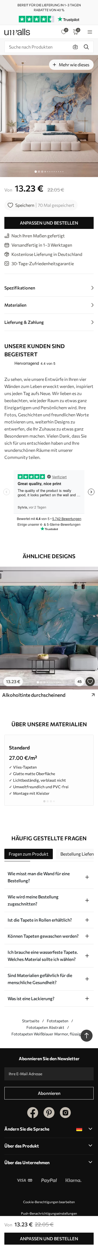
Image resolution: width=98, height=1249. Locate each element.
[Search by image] (75, 47)
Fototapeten (57, 1020)
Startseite (30, 1020)
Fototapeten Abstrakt (45, 1027)
